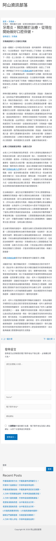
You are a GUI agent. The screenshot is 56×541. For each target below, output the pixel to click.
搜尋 (4, 465)
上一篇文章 (7, 339)
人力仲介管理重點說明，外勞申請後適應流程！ (22, 494)
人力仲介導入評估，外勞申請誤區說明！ (19, 519)
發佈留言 (6, 36)
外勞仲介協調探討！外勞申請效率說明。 (19, 485)
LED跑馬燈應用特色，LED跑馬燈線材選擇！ (21, 511)
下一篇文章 (49, 339)
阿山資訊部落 (15, 5)
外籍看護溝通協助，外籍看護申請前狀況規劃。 (22, 489)
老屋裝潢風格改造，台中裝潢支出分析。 (19, 502)
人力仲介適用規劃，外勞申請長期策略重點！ (21, 498)
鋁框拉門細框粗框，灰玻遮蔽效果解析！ (19, 515)
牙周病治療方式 (12, 169)
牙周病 (14, 36)
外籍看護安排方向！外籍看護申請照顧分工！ (21, 481)
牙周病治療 (27, 71)
